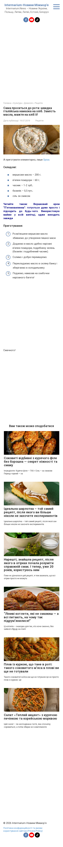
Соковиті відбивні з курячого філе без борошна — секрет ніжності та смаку (30, 461)
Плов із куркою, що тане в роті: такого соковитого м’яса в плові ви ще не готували (31, 667)
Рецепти (39, 120)
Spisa (46, 159)
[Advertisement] (31, 60)
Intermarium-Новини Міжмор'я (27, 5)
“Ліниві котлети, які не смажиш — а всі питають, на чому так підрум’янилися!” (31, 617)
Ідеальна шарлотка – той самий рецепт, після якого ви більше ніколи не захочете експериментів (30, 512)
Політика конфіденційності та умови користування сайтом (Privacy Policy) (23, 829)
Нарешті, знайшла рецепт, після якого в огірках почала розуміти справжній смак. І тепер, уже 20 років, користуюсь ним (29, 565)
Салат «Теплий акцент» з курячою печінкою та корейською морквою (30, 716)
